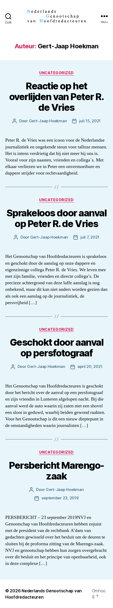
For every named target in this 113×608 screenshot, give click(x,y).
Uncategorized (56, 73)
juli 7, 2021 (89, 237)
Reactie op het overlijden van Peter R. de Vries (56, 96)
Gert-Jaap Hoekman (48, 120)
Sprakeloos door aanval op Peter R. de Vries (56, 218)
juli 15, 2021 (90, 120)
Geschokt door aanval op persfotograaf (56, 348)
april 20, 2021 (90, 366)
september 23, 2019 (60, 497)
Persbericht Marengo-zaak (56, 471)
